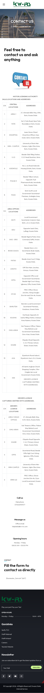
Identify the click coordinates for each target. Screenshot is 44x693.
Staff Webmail (7, 634)
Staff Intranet (6, 638)
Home (15, 26)
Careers (4, 643)
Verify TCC (5, 630)
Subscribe (36, 667)
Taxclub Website (7, 647)
